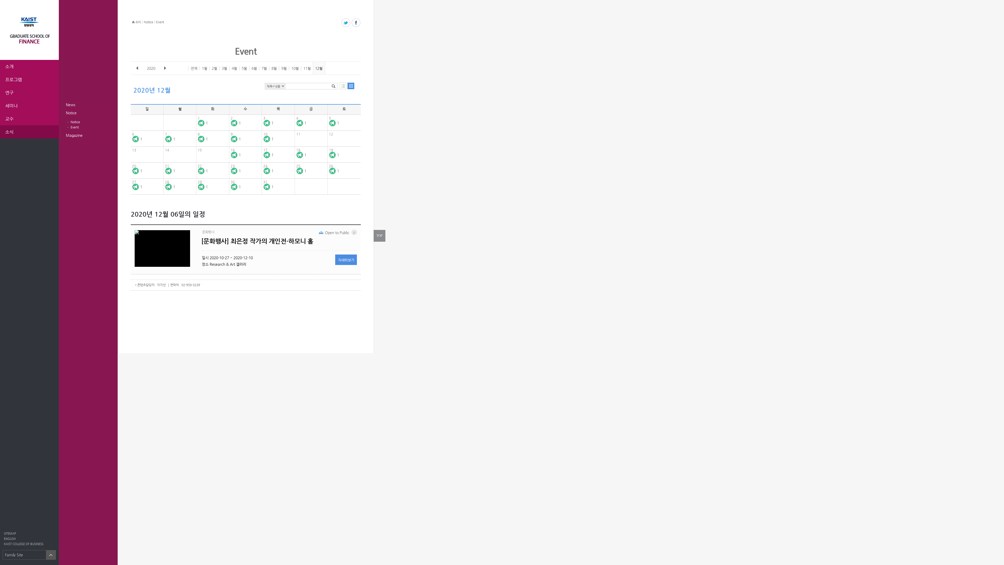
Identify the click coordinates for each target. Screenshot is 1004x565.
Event (75, 127)
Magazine (74, 135)
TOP (379, 236)
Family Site (14, 555)
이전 (137, 68)
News (70, 105)
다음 (165, 68)
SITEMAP (10, 533)
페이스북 (356, 22)
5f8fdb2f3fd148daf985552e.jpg (354, 234)
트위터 (346, 22)
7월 (264, 68)
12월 (319, 68)
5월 (244, 68)
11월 (307, 68)
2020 (151, 68)
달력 (350, 86)
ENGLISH (10, 538)
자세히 (346, 260)
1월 (204, 68)
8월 (274, 68)
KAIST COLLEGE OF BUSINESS (23, 544)
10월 (295, 68)
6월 (254, 68)
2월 (214, 68)
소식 (138, 22)
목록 (343, 86)
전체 (194, 68)
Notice (71, 113)
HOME (133, 22)
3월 (224, 68)
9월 (284, 68)
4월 (234, 68)
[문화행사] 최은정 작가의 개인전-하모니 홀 (257, 241)
